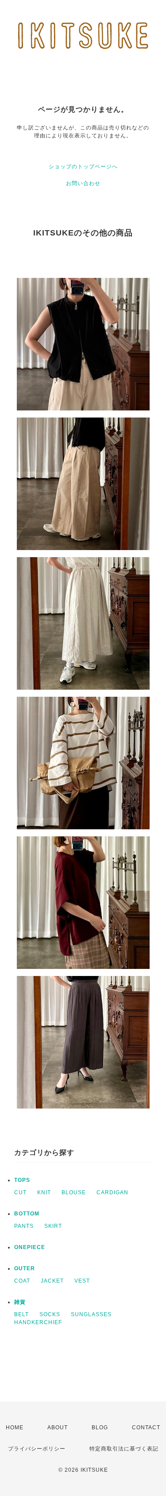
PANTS (24, 1226)
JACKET (52, 1281)
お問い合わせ (83, 183)
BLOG (100, 1427)
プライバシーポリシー (37, 1449)
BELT (21, 1314)
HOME (14, 1427)
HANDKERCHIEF (38, 1322)
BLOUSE (74, 1192)
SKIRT (53, 1226)
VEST (82, 1281)
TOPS (22, 1180)
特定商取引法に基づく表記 (123, 1449)
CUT (20, 1192)
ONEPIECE (29, 1247)
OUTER (24, 1268)
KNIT (44, 1192)
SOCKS (49, 1314)
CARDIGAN (112, 1192)
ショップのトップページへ (83, 166)
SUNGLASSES (91, 1314)
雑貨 (20, 1302)
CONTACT (146, 1427)
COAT (22, 1281)
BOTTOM (26, 1214)
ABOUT (57, 1427)
